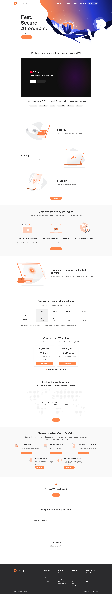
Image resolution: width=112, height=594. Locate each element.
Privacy (60, 575)
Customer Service (62, 583)
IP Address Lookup (90, 577)
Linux (73, 583)
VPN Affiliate (89, 575)
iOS (73, 577)
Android (74, 573)
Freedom (60, 577)
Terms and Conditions (86, 591)
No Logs (60, 579)
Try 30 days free (67, 363)
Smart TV (74, 585)
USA (45, 575)
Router (73, 581)
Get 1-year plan (44, 363)
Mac (73, 579)
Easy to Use (61, 581)
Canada (46, 573)
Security (60, 573)
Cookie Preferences (90, 579)
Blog (87, 581)
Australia (46, 579)
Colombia (46, 581)
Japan (45, 577)
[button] (56, 516)
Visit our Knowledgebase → (56, 525)
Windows (74, 575)
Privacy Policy (95, 591)
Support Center (89, 573)
